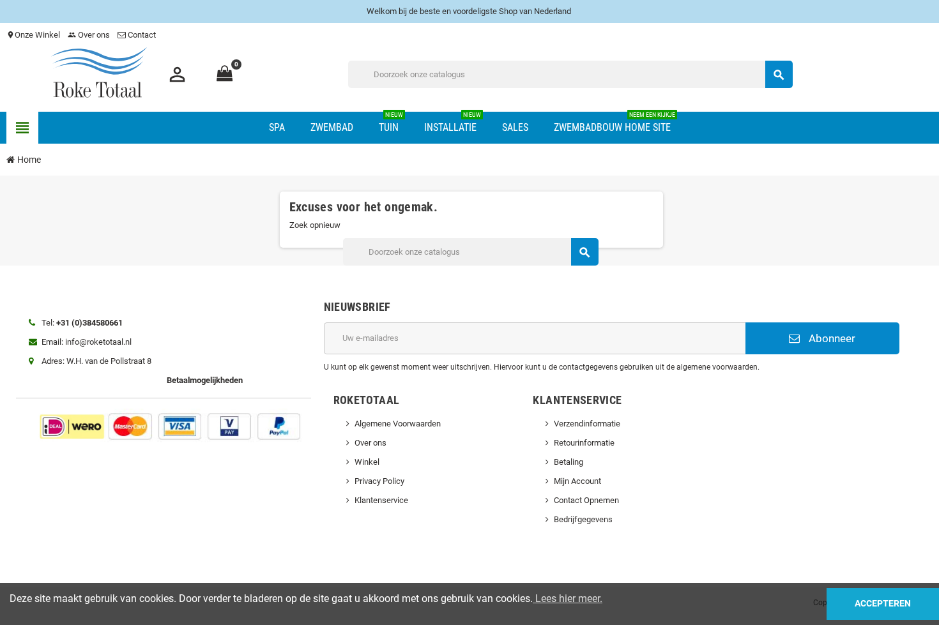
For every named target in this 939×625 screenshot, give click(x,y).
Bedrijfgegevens (583, 519)
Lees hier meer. (567, 598)
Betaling (568, 462)
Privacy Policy (379, 481)
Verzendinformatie (587, 423)
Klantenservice (381, 500)
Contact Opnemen (586, 500)
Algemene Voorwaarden (398, 423)
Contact (142, 35)
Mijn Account (577, 481)
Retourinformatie (584, 443)
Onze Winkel (33, 35)
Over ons (89, 35)
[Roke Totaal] (99, 74)
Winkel (367, 462)
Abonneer (830, 338)
